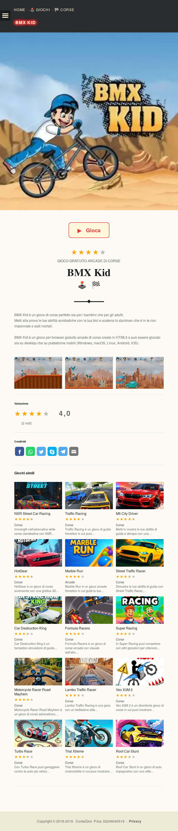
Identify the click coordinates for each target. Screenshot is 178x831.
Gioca (89, 230)
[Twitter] (41, 451)
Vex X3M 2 (124, 689)
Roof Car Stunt (127, 751)
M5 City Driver (127, 513)
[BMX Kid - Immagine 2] (89, 373)
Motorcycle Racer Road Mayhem (32, 691)
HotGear (20, 570)
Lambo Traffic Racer (80, 689)
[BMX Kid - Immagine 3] (140, 373)
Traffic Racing (75, 513)
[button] (5, 15)
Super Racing (126, 628)
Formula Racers (77, 628)
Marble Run (74, 570)
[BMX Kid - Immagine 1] (38, 373)
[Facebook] (19, 451)
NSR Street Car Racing (32, 513)
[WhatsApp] (30, 451)
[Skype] (52, 451)
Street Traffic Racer (130, 570)
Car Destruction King (30, 628)
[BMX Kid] (89, 121)
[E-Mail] (73, 451)
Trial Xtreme (74, 751)
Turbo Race (23, 751)
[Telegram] (63, 451)
